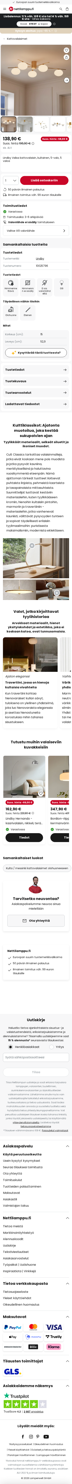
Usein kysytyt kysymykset (21, 1161)
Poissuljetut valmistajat (55, 1130)
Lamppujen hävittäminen (51, 1455)
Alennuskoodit (13, 1239)
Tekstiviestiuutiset (16, 1252)
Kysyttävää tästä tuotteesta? (39, 353)
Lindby (40, 258)
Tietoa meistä (13, 1226)
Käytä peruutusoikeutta (22, 1154)
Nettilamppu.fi (17, 1218)
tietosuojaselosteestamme (36, 1126)
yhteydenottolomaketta (26, 1122)
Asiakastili (10, 1199)
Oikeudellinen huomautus (21, 1304)
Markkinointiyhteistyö (18, 1233)
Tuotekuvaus (15, 381)
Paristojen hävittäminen (21, 1455)
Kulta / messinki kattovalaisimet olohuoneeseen (37, 868)
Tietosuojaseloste (15, 1292)
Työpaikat (10, 1265)
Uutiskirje (9, 1245)
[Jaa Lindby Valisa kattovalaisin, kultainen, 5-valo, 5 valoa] (66, 57)
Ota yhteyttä (12, 1173)
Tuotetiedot (15, 370)
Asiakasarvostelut (16, 1258)
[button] (8, 124)
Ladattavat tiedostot (22, 404)
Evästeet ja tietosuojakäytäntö (49, 1449)
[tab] (36, 1176)
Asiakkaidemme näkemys (28, 1385)
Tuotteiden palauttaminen (22, 1186)
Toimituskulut (12, 1180)
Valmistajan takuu (16, 1205)
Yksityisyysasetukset (20, 1444)
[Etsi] (61, 8)
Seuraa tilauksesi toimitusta (22, 1167)
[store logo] (23, 8)
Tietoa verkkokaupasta (25, 1283)
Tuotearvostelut (18, 393)
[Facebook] (25, 1437)
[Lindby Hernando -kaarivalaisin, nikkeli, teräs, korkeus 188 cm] (24, 800)
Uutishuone (28, 1265)
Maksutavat (11, 1193)
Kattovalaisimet (17, 39)
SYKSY (34, 23)
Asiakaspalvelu (18, 1146)
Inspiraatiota (12, 1271)
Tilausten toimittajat (23, 1361)
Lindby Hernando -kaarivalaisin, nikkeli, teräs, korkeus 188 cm (24, 821)
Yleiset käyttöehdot (17, 1298)
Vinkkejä (30, 1271)
